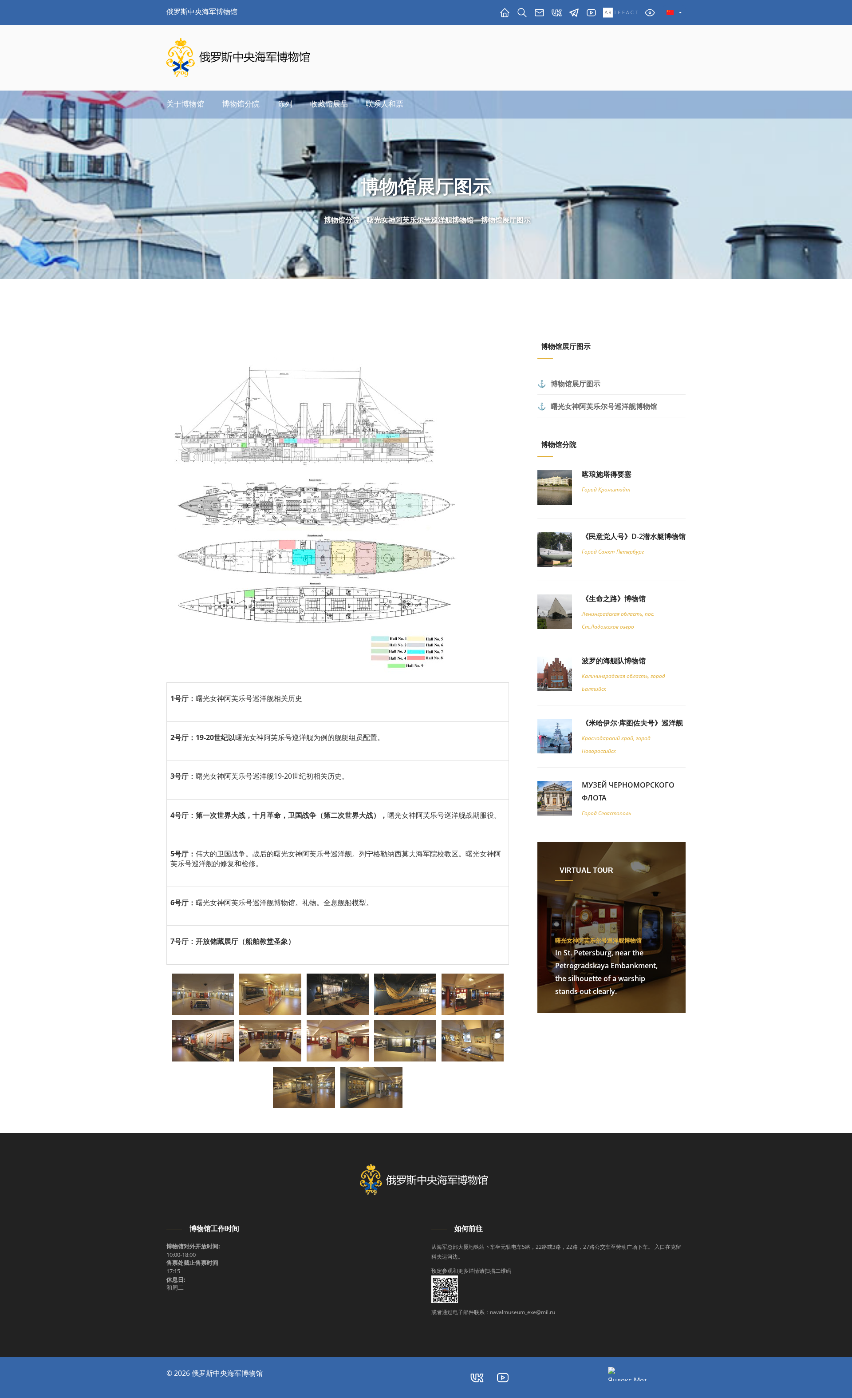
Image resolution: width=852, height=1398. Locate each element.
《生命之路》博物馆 (614, 598)
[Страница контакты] (539, 12)
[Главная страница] (504, 12)
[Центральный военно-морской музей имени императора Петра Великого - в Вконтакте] (556, 12)
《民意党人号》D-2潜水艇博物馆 (634, 536)
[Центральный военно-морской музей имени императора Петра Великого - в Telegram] (574, 12)
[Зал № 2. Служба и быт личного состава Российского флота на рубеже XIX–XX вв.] (338, 994)
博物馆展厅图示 (506, 220)
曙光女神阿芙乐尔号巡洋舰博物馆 (420, 220)
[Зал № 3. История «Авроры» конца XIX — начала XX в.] (473, 994)
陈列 (284, 104)
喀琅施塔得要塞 (606, 474)
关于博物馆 (185, 104)
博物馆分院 (241, 104)
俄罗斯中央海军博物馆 (201, 11)
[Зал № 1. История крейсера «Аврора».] (203, 994)
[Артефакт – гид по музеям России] (620, 12)
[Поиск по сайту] (522, 12)
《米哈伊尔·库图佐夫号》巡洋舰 (632, 723)
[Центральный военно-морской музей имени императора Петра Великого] (591, 12)
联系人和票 (384, 104)
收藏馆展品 (329, 104)
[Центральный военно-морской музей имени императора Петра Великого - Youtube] (502, 1377)
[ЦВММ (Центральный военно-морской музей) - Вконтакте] (477, 1377)
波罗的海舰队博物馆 (614, 660)
